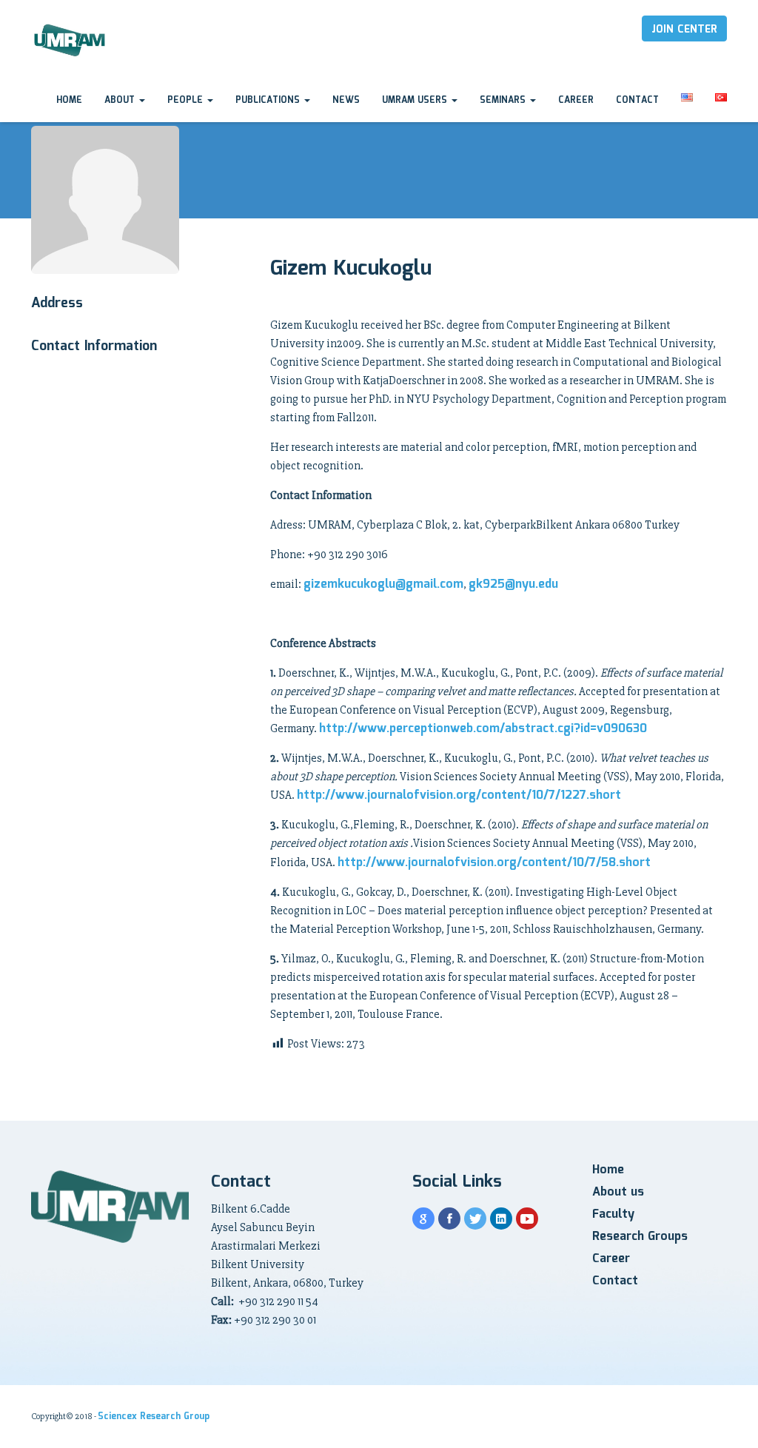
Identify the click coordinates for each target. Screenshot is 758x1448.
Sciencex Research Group (153, 1417)
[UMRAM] (70, 41)
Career (576, 100)
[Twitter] (475, 1218)
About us (618, 1192)
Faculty (613, 1214)
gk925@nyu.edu (513, 584)
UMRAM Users (416, 100)
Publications (269, 100)
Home (69, 100)
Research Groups (640, 1236)
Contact (637, 100)
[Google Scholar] (423, 1218)
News (346, 100)
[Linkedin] (501, 1218)
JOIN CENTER (684, 29)
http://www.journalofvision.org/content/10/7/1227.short (459, 795)
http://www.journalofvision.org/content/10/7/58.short (494, 863)
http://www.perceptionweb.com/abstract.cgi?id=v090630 (483, 729)
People (186, 100)
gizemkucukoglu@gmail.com (383, 584)
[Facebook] (449, 1218)
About (121, 100)
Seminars (504, 100)
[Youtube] (527, 1218)
